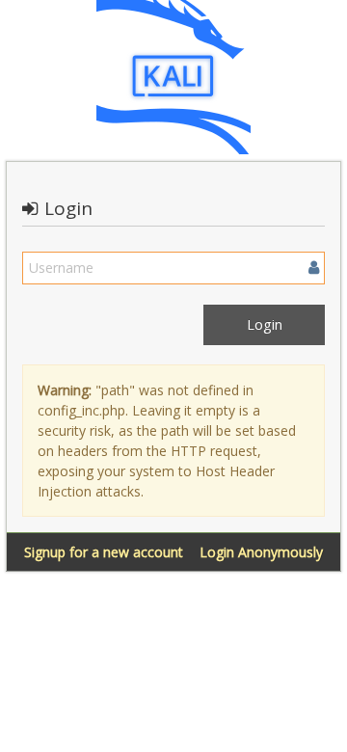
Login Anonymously (261, 552)
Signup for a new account (103, 552)
